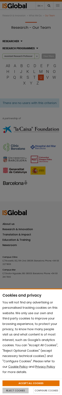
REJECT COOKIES (15, 390)
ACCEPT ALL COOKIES (31, 383)
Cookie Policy (18, 367)
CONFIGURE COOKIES (46, 390)
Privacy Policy (45, 367)
